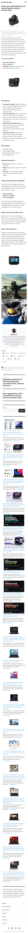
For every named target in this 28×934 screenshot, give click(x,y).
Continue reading (16, 440)
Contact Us (15, 931)
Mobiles (4, 916)
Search (4, 408)
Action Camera (21, 367)
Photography (13, 368)
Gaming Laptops (6, 906)
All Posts (4, 923)
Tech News (4, 920)
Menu (25, 2)
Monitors (4, 913)
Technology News (9, 370)
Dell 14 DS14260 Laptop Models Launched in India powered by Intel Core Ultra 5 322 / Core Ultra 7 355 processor (13, 434)
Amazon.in (12, 66)
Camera (8, 368)
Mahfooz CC (14, 334)
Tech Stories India (6, 2)
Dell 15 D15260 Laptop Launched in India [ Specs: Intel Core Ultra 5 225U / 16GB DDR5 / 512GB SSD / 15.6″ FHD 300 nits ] (13, 731)
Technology (3, 370)
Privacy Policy (21, 931)
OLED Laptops (5, 910)
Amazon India (4, 368)
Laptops (4, 903)
